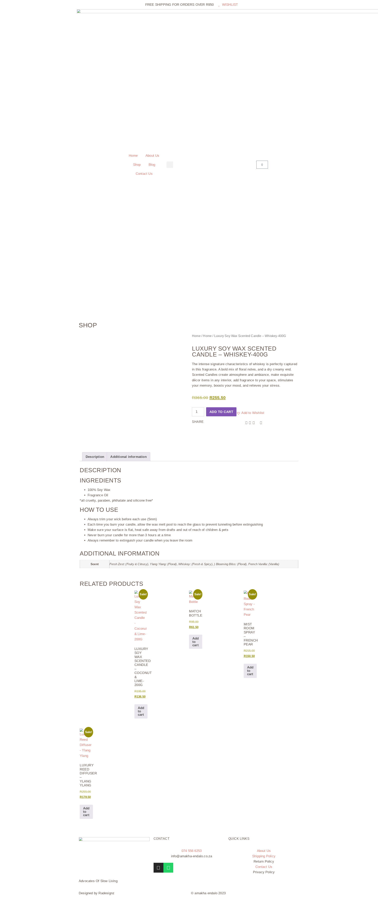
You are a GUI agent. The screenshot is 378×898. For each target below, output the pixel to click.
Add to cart (221, 412)
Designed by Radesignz (96, 893)
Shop (137, 165)
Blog (152, 165)
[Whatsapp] (168, 868)
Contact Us (144, 174)
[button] (170, 164)
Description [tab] (95, 457)
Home (133, 155)
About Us (152, 155)
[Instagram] (158, 868)
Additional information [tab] (128, 457)
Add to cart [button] (141, 711)
